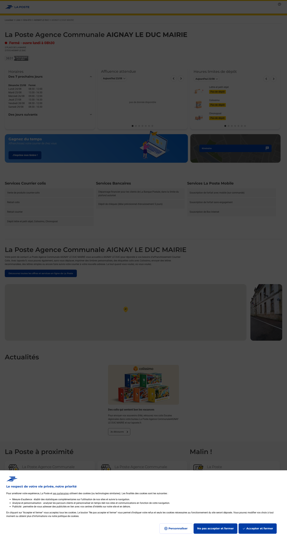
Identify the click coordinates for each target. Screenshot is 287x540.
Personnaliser (178, 528)
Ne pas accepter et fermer (215, 528)
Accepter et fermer (259, 528)
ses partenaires (61, 493)
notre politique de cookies (65, 516)
